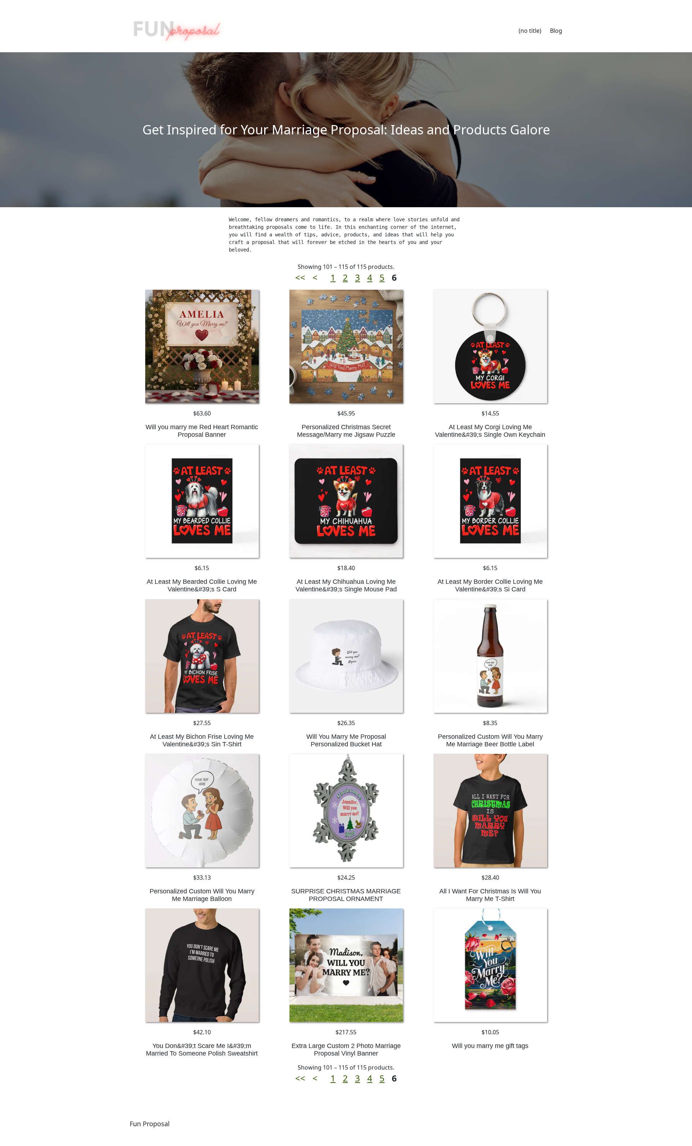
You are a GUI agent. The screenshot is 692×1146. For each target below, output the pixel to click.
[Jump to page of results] (325, 277)
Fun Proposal (150, 1123)
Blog (556, 31)
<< (300, 277)
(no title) (530, 31)
